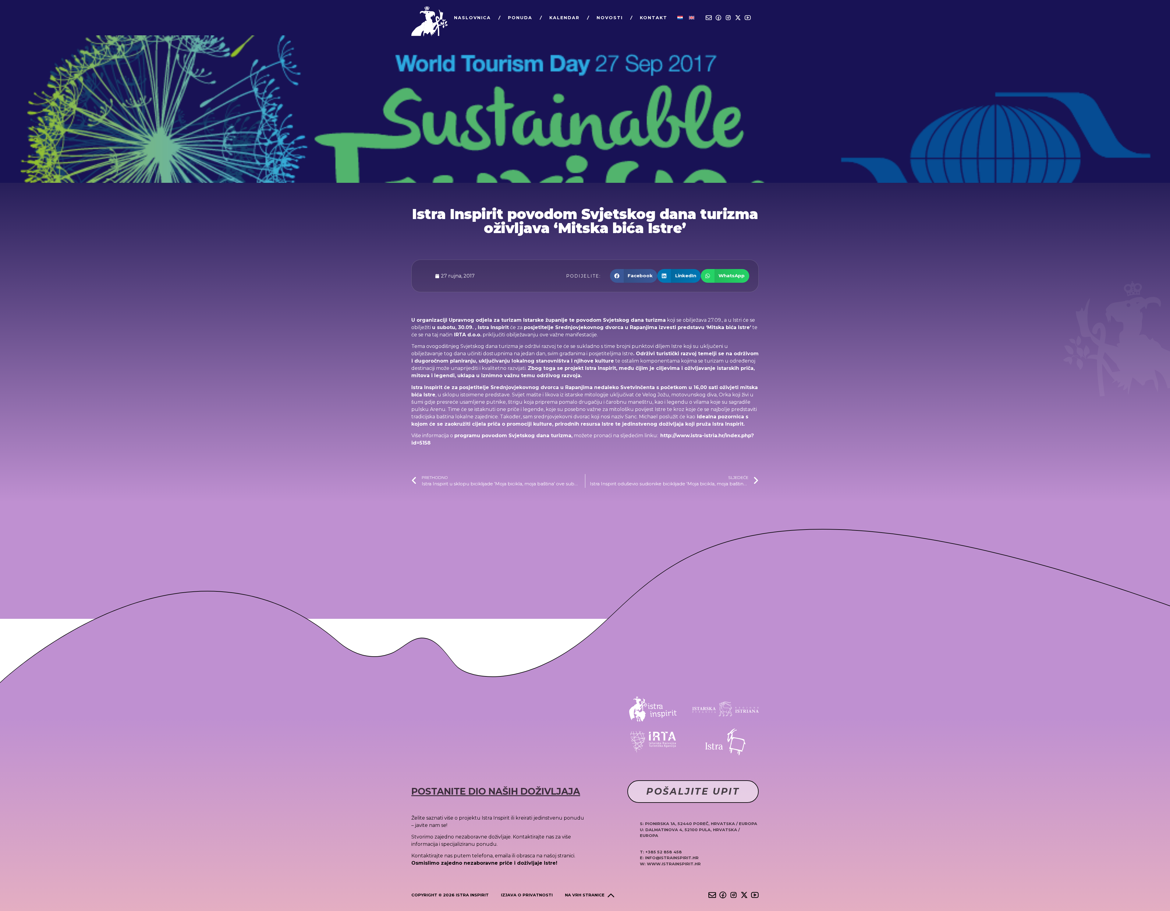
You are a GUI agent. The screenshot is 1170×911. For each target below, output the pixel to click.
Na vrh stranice (584, 894)
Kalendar (564, 17)
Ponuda (520, 17)
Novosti (610, 17)
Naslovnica (472, 17)
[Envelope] (709, 18)
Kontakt (653, 17)
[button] (634, 276)
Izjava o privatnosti (527, 894)
